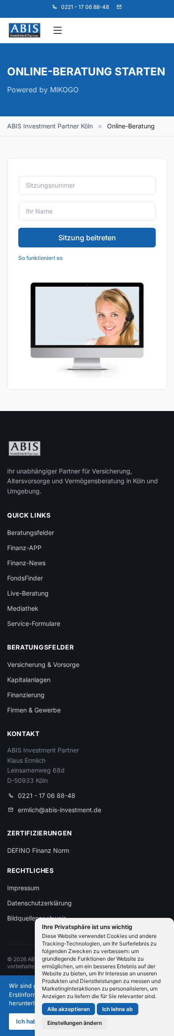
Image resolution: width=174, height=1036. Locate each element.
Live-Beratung (28, 593)
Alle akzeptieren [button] (68, 1009)
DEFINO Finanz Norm (38, 850)
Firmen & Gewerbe (34, 710)
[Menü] (58, 30)
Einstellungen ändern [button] (74, 1023)
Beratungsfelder (30, 532)
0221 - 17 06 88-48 (46, 795)
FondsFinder (25, 578)
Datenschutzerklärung (39, 903)
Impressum (23, 888)
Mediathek (22, 608)
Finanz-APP (24, 547)
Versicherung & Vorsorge (43, 664)
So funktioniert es (40, 258)
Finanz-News (26, 563)
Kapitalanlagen (28, 679)
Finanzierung (26, 695)
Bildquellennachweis (36, 918)
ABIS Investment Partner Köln (50, 126)
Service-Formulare (33, 623)
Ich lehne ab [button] (117, 1009)
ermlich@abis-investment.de (59, 810)
